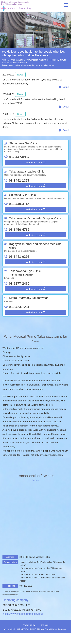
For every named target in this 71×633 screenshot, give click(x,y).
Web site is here (34, 162)
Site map (45, 625)
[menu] (66, 5)
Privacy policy (29, 625)
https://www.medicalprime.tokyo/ (21, 613)
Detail (65, 87)
